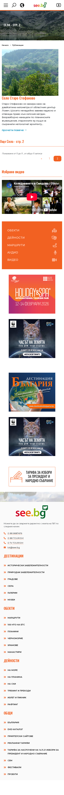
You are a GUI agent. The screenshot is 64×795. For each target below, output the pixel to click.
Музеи (11, 600)
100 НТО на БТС (16, 624)
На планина (15, 677)
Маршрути (16, 245)
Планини (13, 631)
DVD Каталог (15, 729)
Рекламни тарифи (19, 743)
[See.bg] (40, 5)
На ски (12, 684)
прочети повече (13, 130)
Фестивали (14, 767)
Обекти (13, 230)
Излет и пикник (17, 697)
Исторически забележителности (28, 565)
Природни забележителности (26, 572)
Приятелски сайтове (20, 736)
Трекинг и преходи (19, 691)
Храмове (13, 645)
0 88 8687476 (15, 533)
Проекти (13, 774)
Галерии (12, 593)
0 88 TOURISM (16, 538)
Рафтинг (13, 704)
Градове (13, 579)
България (13, 722)
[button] (6, 5)
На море (13, 670)
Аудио (12, 252)
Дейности (16, 237)
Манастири (14, 652)
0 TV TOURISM (15, 543)
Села (11, 586)
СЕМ (10, 760)
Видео (12, 259)
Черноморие (15, 638)
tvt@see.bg (14, 547)
